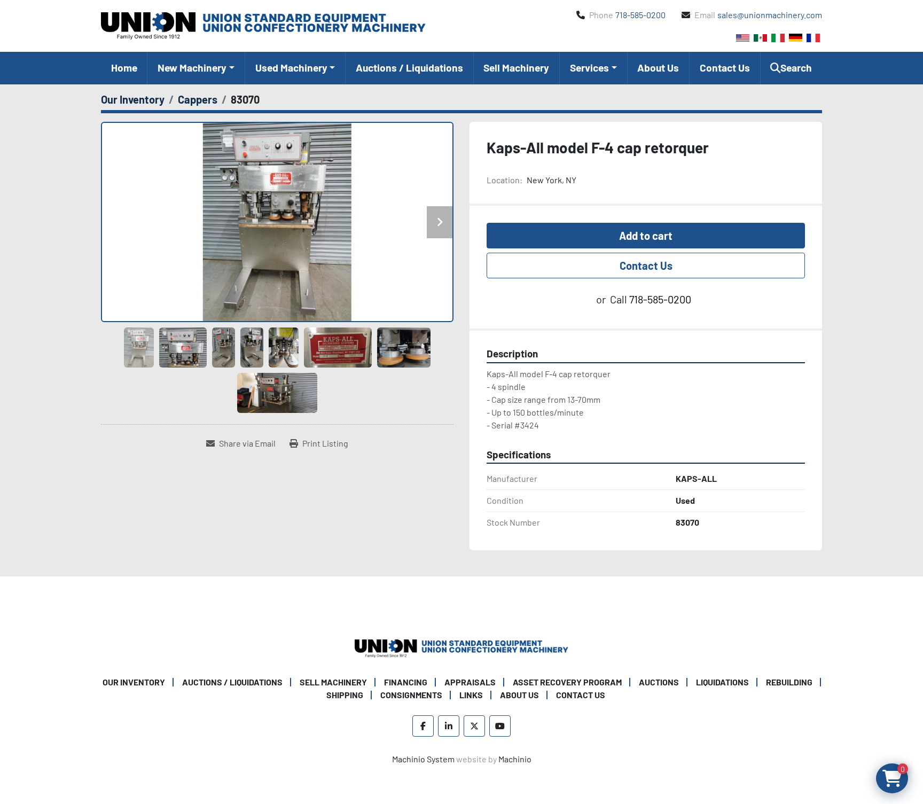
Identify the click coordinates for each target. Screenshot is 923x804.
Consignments (411, 695)
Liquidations (722, 682)
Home (124, 67)
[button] (195, 68)
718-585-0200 (640, 15)
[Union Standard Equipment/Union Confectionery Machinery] (461, 647)
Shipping (344, 695)
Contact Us (725, 67)
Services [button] (589, 67)
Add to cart (645, 235)
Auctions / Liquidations (409, 67)
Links (471, 695)
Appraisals (470, 682)
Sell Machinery (516, 67)
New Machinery (192, 67)
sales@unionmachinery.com (769, 15)
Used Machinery (291, 67)
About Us (658, 67)
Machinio (514, 759)
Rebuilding (789, 682)
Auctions (659, 682)
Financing (405, 682)
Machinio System (423, 759)
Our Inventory (134, 682)
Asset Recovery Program (567, 682)
